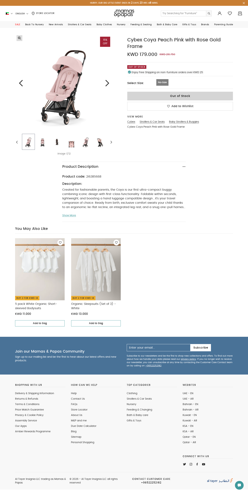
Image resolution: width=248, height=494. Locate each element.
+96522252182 (153, 366)
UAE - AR (188, 399)
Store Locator (44, 13)
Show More (69, 215)
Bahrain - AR (191, 409)
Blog (73, 431)
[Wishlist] (60, 242)
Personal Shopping (82, 442)
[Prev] (21, 83)
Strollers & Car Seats (139, 399)
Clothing (132, 393)
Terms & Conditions (27, 404)
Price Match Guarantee (29, 409)
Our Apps (21, 426)
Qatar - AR (189, 442)
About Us (76, 415)
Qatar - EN (189, 437)
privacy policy (188, 359)
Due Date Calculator (83, 426)
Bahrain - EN (190, 404)
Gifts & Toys (134, 420)
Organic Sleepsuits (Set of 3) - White (93, 306)
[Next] (107, 83)
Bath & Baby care (137, 415)
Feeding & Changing (139, 409)
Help (74, 393)
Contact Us (78, 399)
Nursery (131, 404)
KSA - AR (188, 431)
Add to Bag (40, 323)
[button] (17, 24)
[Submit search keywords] (209, 13)
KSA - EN (188, 426)
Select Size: (135, 83)
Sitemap (76, 437)
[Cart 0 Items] (240, 13)
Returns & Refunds (26, 399)
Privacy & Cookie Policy (29, 415)
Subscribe (200, 347)
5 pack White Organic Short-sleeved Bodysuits (36, 306)
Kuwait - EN (190, 415)
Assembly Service (26, 420)
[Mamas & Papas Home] (124, 13)
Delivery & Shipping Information (34, 393)
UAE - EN (188, 393)
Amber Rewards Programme (33, 431)
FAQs (74, 404)
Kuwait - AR (190, 420)
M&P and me (79, 420)
